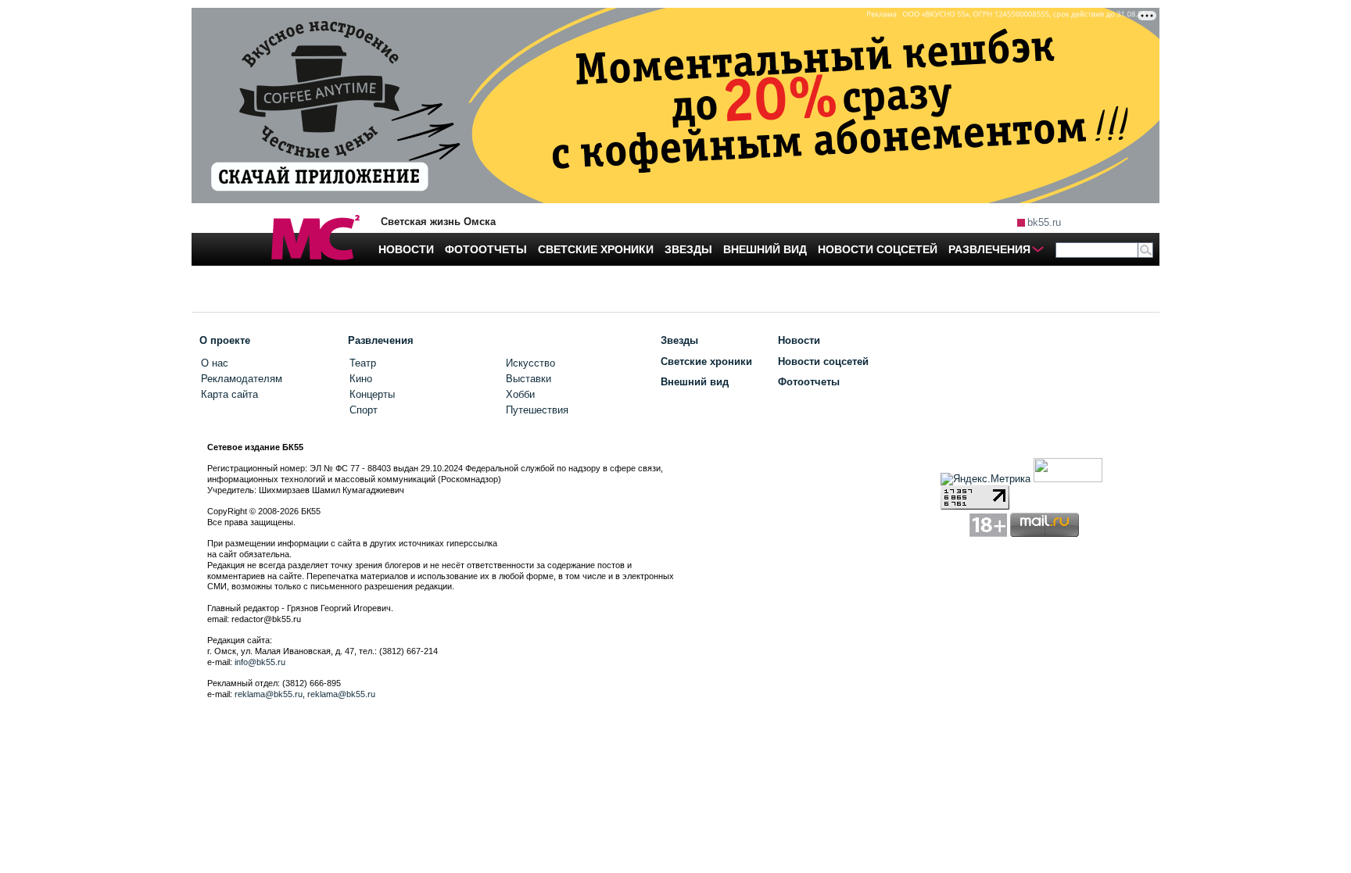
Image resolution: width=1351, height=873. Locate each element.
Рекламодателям (241, 379)
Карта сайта (229, 394)
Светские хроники (706, 361)
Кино (360, 379)
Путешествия (537, 410)
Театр (362, 363)
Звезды (679, 340)
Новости (799, 340)
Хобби (520, 394)
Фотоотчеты (809, 382)
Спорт (363, 410)
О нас (214, 363)
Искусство (530, 363)
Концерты (372, 394)
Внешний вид (695, 382)
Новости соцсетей (823, 361)
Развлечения (381, 340)
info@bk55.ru (260, 662)
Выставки (528, 379)
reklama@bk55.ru (269, 694)
